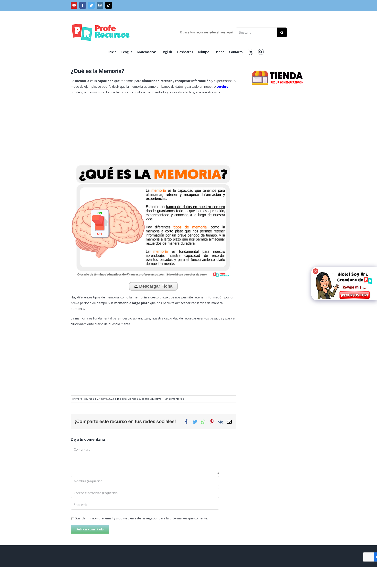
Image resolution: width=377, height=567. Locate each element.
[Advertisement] (153, 126)
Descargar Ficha (155, 286)
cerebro (222, 86)
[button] (261, 52)
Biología (122, 398)
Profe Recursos (84, 398)
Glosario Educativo (150, 398)
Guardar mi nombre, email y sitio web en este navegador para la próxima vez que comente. (141, 518)
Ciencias (133, 398)
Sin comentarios (174, 398)
